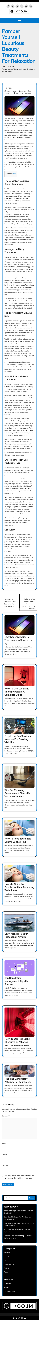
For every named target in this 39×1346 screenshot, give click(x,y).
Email (4, 1155)
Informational (8, 1280)
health (6, 1276)
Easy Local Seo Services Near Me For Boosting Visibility (17, 739)
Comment (6, 1116)
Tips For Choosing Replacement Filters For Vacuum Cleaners (17, 793)
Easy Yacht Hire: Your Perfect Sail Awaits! (16, 935)
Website (5, 1166)
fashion (6, 1268)
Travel (6, 1287)
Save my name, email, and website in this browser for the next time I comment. (19, 1177)
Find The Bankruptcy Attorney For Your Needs (17, 1080)
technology (8, 1284)
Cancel (6, 1256)
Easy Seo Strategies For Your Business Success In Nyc (18, 639)
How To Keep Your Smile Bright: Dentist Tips (17, 840)
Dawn (23, 91)
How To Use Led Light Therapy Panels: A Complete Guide (16, 691)
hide (14, 173)
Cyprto (6, 1260)
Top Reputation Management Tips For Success (16, 981)
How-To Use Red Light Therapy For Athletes (17, 1040)
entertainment (9, 1264)
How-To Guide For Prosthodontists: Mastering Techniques (19, 887)
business (8, 88)
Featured (7, 1272)
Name (4, 1144)
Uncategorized (9, 1291)
